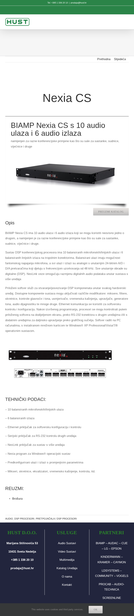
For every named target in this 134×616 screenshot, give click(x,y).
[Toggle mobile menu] (127, 21)
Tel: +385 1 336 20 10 (57, 3)
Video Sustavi (67, 551)
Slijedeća (120, 59)
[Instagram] (22, 582)
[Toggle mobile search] (119, 21)
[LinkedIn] (27, 582)
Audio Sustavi (67, 543)
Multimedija (66, 559)
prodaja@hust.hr (79, 3)
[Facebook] (16, 582)
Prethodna (103, 59)
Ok (96, 609)
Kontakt (67, 584)
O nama (67, 576)
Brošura (17, 498)
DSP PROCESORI (24, 518)
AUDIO (9, 518)
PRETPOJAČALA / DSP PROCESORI (56, 518)
